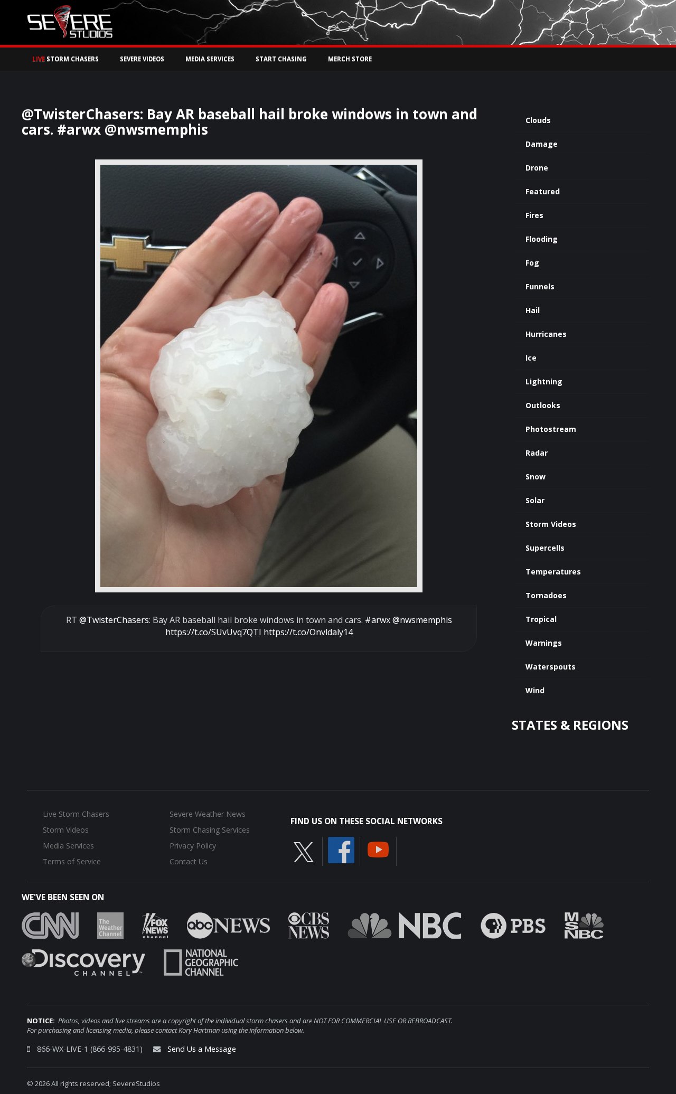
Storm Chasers (65, 59)
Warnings (543, 643)
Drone (536, 168)
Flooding (541, 239)
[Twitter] (303, 851)
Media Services (209, 59)
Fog (532, 263)
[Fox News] (155, 924)
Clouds (538, 120)
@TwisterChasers (114, 620)
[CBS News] (308, 924)
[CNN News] (50, 924)
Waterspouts (550, 667)
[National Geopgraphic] (201, 961)
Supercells (545, 548)
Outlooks (542, 405)
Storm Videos (550, 524)
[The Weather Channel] (110, 924)
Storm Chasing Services (210, 830)
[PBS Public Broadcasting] (513, 924)
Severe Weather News (208, 814)
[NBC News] (405, 924)
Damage (541, 144)
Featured (542, 191)
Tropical (541, 619)
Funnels (540, 286)
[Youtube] (378, 848)
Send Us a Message (201, 1049)
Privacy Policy (193, 846)
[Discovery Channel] (83, 961)
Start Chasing (281, 59)
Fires (534, 215)
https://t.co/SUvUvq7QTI (213, 632)
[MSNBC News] (584, 924)
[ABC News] (228, 924)
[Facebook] (341, 849)
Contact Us (189, 861)
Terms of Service (72, 861)
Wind (534, 690)
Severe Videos (142, 59)
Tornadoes (546, 595)
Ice (531, 358)
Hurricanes (546, 334)
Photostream (550, 429)
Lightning (543, 381)
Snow (535, 476)
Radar (536, 453)
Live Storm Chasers (76, 814)
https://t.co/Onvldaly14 (308, 632)
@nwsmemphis (422, 620)
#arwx (377, 620)
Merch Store (350, 59)
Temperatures (553, 572)
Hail (532, 310)
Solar (534, 500)
